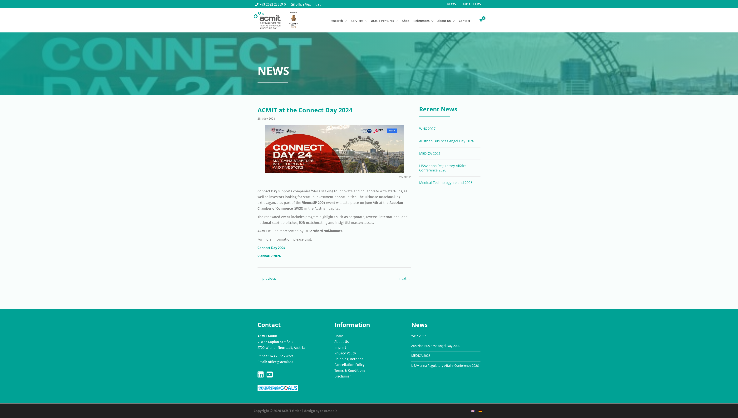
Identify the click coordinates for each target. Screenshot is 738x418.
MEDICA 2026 (429, 153)
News (451, 4)
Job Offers (472, 4)
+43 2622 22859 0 (282, 356)
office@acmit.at (280, 362)
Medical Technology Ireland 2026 (445, 182)
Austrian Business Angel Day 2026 (446, 141)
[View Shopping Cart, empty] (480, 20)
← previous (267, 278)
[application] (345, 21)
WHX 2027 (427, 128)
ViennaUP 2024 (269, 256)
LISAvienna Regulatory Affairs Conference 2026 (442, 167)
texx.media (328, 411)
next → (405, 278)
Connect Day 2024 (271, 248)
